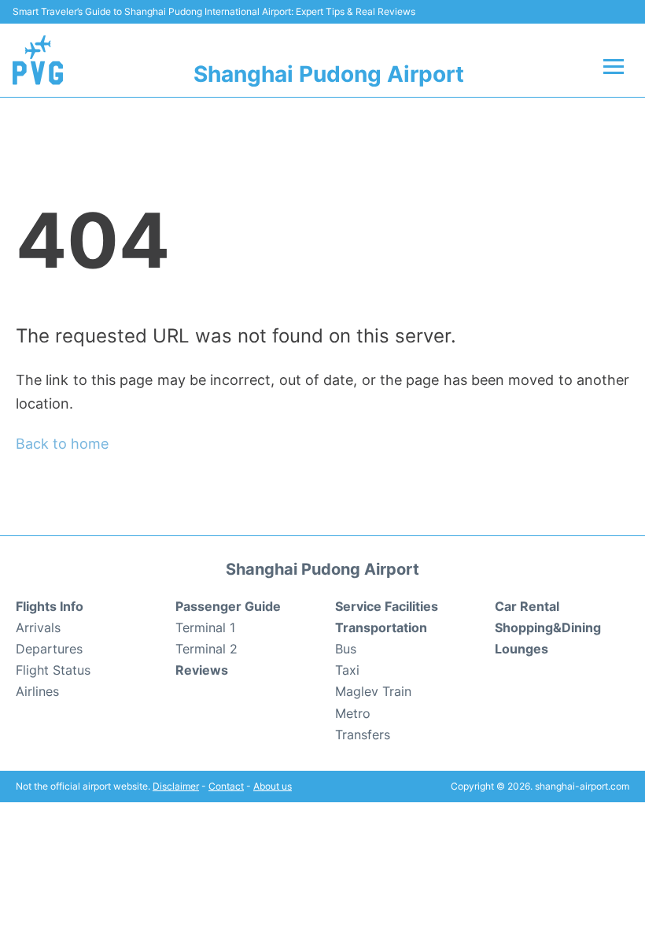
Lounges (521, 649)
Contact (226, 786)
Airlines (37, 691)
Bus (345, 649)
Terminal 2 (206, 649)
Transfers (362, 734)
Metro (352, 713)
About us (272, 786)
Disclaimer (176, 786)
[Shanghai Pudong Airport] (38, 59)
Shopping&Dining (548, 627)
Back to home (62, 443)
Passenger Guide (228, 606)
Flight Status (53, 670)
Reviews (201, 670)
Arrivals (38, 627)
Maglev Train (373, 691)
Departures (49, 649)
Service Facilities (386, 606)
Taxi (347, 670)
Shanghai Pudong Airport (329, 74)
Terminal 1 (205, 627)
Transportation (381, 627)
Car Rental (527, 606)
